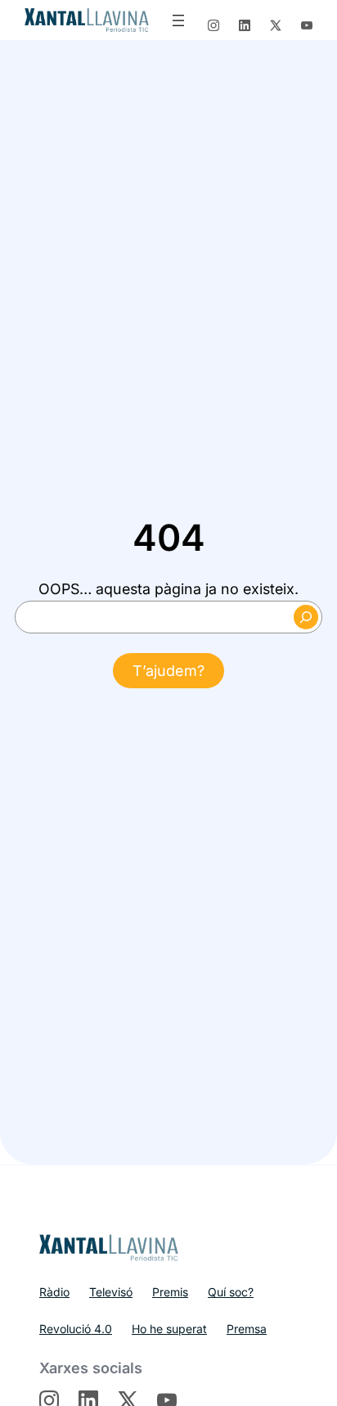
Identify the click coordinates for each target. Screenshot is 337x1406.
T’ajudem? (168, 670)
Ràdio (54, 1292)
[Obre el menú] (178, 20)
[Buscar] (306, 617)
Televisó (111, 1292)
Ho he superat (169, 1329)
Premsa (247, 1329)
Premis (170, 1292)
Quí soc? (231, 1292)
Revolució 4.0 (75, 1329)
